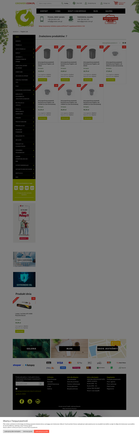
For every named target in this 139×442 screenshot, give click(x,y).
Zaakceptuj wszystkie (41, 431)
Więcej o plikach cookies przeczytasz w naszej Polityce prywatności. (20, 427)
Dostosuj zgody (27, 431)
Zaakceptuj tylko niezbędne (12, 431)
